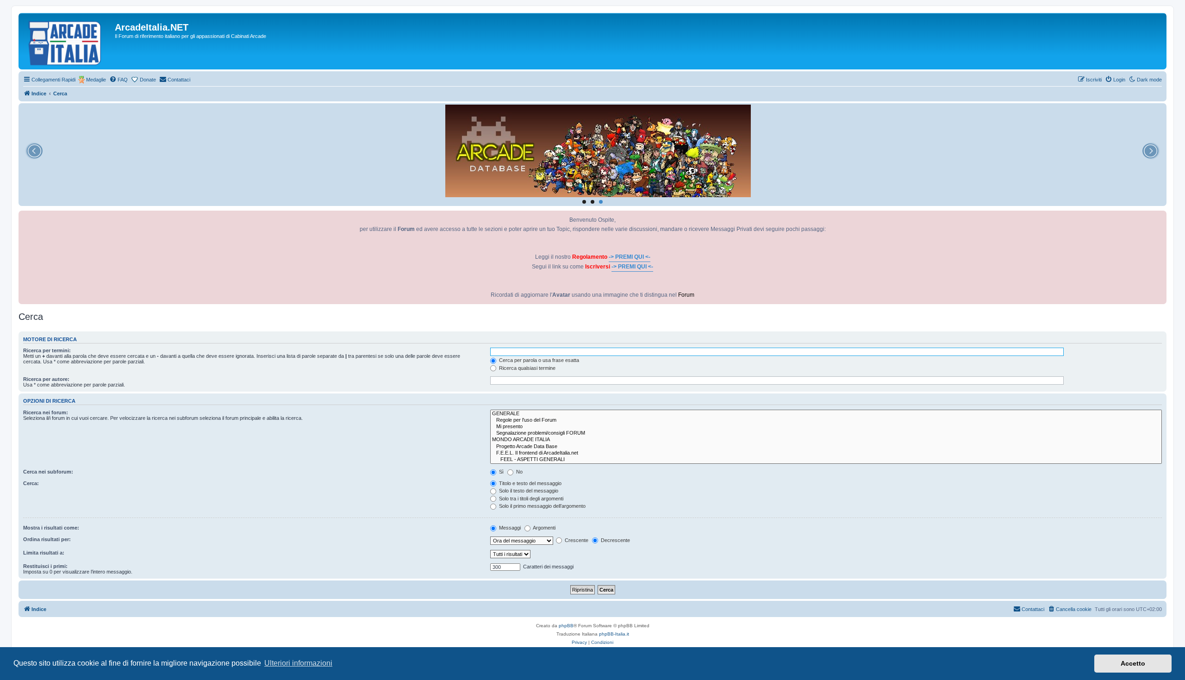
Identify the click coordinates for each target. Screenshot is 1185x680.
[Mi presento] (826, 427)
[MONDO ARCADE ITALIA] (826, 440)
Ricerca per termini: (47, 350)
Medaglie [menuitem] (96, 79)
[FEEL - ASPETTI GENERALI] (826, 459)
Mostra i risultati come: (51, 527)
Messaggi (509, 527)
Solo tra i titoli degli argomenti (530, 498)
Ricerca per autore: (46, 379)
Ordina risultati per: (47, 539)
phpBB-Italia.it (614, 633)
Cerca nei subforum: (48, 471)
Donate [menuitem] (148, 79)
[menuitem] (118, 79)
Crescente (575, 540)
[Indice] (68, 41)
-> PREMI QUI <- (629, 257)
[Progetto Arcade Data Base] (826, 446)
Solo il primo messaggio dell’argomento (542, 506)
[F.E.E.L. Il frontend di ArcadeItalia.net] (826, 453)
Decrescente (614, 540)
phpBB (566, 625)
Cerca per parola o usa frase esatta (538, 360)
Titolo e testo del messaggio (529, 483)
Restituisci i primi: (45, 566)
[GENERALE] (826, 414)
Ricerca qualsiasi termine (526, 368)
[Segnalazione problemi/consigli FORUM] (826, 433)
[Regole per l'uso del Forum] (826, 420)
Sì (501, 471)
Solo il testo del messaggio (528, 490)
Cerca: (31, 483)
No (519, 471)
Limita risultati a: (43, 552)
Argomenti (543, 527)
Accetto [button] (1133, 663)
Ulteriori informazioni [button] (298, 663)
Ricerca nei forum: (45, 412)
